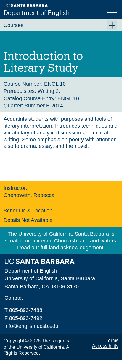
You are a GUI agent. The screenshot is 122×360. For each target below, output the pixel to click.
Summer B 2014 (44, 106)
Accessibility (105, 345)
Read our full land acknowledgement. (61, 248)
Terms (112, 340)
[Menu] (112, 9)
